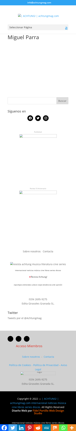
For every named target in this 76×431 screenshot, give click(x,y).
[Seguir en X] (18, 339)
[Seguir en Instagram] (27, 339)
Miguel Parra (59, 51)
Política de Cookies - (21, 365)
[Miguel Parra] (18, 47)
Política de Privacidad (46, 365)
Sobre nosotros (32, 251)
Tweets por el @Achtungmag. (25, 318)
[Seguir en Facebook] (10, 339)
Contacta (48, 251)
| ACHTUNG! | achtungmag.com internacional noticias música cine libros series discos (38, 403)
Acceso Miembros (29, 346)
